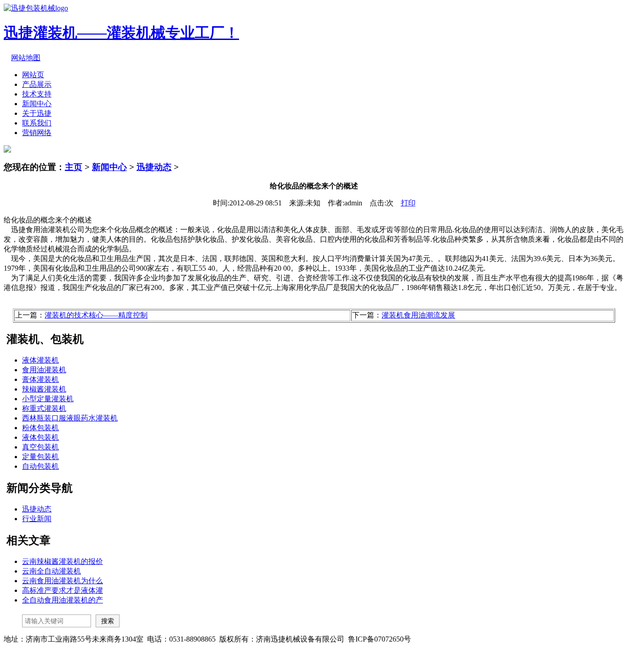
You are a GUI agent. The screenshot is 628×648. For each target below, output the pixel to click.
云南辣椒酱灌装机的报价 (62, 561)
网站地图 (25, 58)
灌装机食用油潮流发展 (418, 315)
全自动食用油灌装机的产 (62, 600)
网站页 (33, 75)
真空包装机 (40, 447)
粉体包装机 (40, 428)
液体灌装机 (40, 360)
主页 (73, 167)
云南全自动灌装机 (51, 571)
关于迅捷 (36, 113)
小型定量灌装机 (48, 399)
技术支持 (36, 94)
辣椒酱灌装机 (44, 389)
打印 (408, 203)
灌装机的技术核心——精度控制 (96, 315)
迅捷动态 (154, 167)
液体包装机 (40, 437)
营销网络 (36, 132)
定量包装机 (40, 456)
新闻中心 (36, 104)
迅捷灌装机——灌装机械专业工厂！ (121, 32)
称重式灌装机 (44, 408)
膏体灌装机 (40, 379)
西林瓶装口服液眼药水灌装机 (70, 418)
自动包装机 (40, 466)
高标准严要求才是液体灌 (62, 590)
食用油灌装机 (44, 370)
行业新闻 (36, 519)
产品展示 (36, 84)
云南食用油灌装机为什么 (62, 581)
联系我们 (36, 123)
